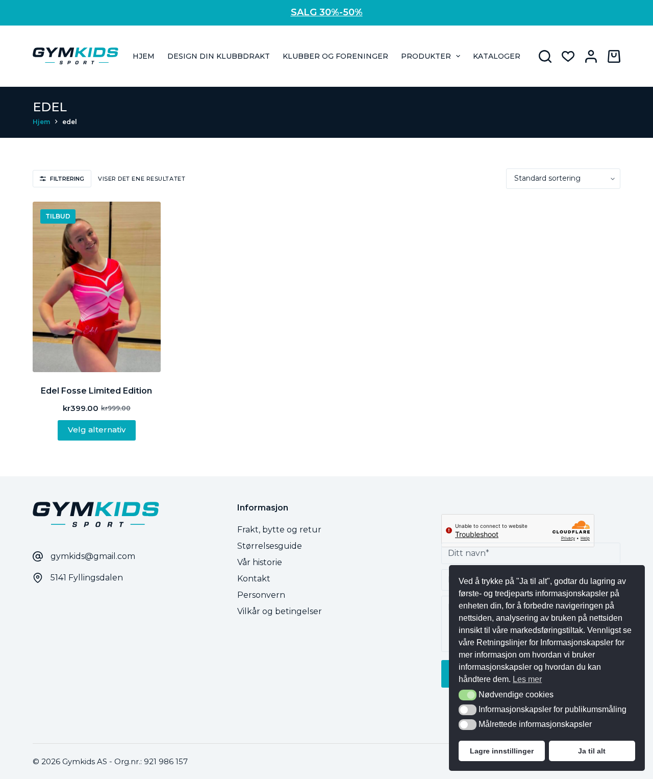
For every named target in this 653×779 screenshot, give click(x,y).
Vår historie (259, 562)
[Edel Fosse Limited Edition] (97, 287)
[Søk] (545, 56)
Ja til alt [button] (592, 751)
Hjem (144, 56)
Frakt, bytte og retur (279, 529)
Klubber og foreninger (335, 56)
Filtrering (67, 178)
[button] (467, 695)
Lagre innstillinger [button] (502, 751)
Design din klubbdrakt (218, 56)
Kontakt (253, 578)
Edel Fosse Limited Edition (96, 391)
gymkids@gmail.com (93, 556)
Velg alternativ (96, 429)
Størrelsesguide (269, 546)
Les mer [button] (527, 679)
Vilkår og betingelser (279, 611)
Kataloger (496, 56)
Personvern (261, 595)
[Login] (591, 56)
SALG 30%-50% (327, 12)
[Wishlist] (568, 56)
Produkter (426, 56)
